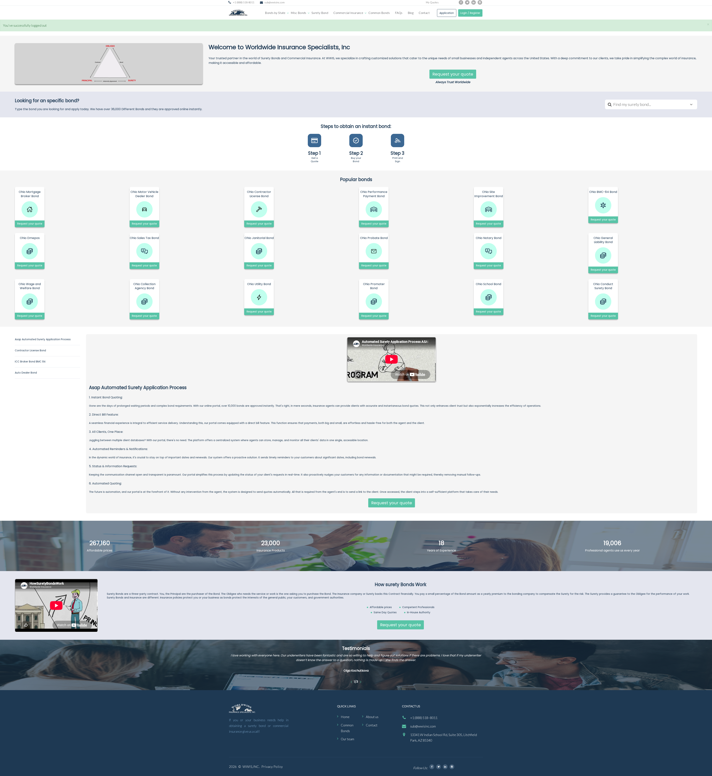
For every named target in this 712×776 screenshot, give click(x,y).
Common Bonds (379, 12)
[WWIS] (238, 13)
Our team (347, 739)
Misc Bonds (298, 12)
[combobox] (651, 104)
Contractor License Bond (30, 350)
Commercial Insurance (348, 12)
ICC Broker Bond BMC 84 (30, 361)
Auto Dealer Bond (26, 372)
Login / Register (470, 13)
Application (446, 13)
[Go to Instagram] (480, 2)
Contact (424, 12)
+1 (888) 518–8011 (423, 718)
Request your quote (452, 74)
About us (372, 717)
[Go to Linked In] (445, 766)
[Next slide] (360, 682)
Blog (411, 12)
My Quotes (432, 2)
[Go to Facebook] (461, 2)
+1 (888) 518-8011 (243, 2)
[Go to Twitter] (467, 2)
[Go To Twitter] (438, 766)
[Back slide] (351, 682)
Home (345, 717)
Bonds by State (275, 12)
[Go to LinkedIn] (473, 2)
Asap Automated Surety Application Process (43, 339)
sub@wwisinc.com (274, 2)
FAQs (399, 12)
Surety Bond (320, 12)
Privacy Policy (272, 767)
